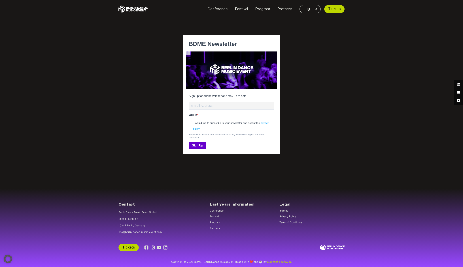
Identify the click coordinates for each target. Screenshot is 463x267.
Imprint (283, 210)
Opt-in (193, 114)
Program (262, 9)
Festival (241, 9)
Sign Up (197, 145)
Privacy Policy (287, 216)
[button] (8, 259)
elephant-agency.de (279, 262)
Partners (284, 9)
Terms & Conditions (290, 222)
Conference (217, 9)
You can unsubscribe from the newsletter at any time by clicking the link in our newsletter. (226, 136)
